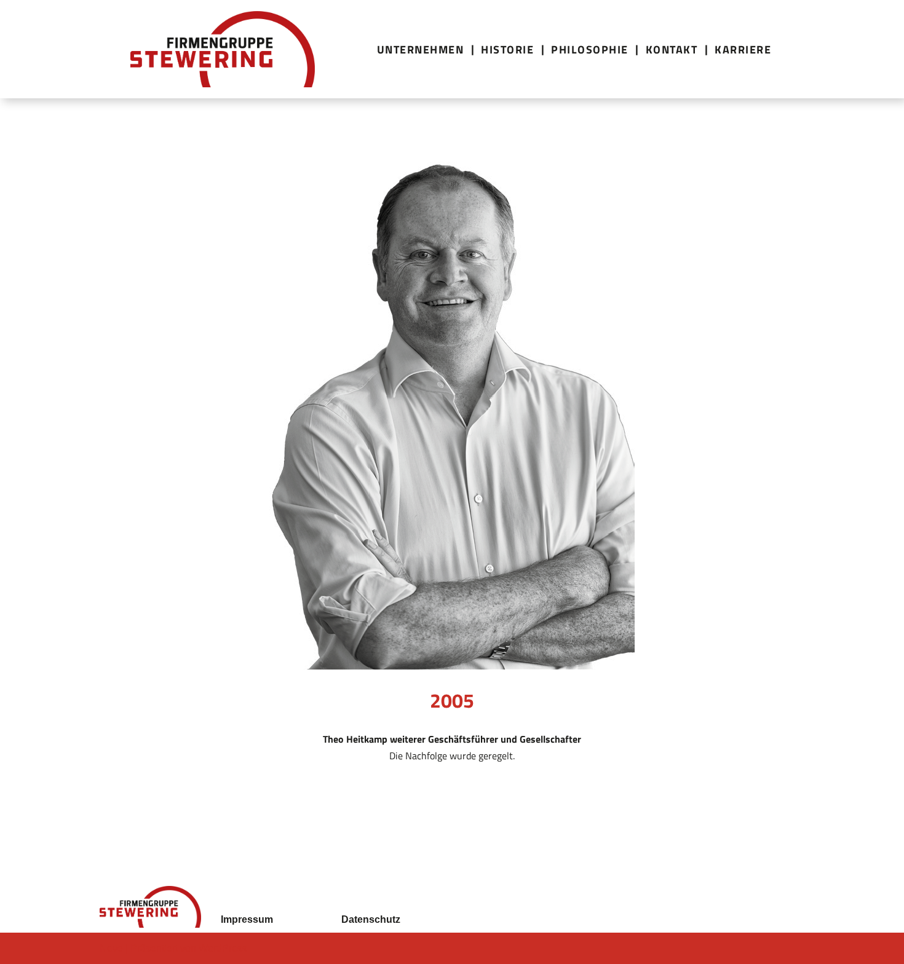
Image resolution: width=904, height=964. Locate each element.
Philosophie (589, 49)
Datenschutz (370, 919)
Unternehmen (420, 49)
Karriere (743, 49)
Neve (111, 948)
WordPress (223, 948)
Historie (507, 49)
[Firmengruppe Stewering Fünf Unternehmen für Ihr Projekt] (222, 49)
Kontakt (672, 49)
